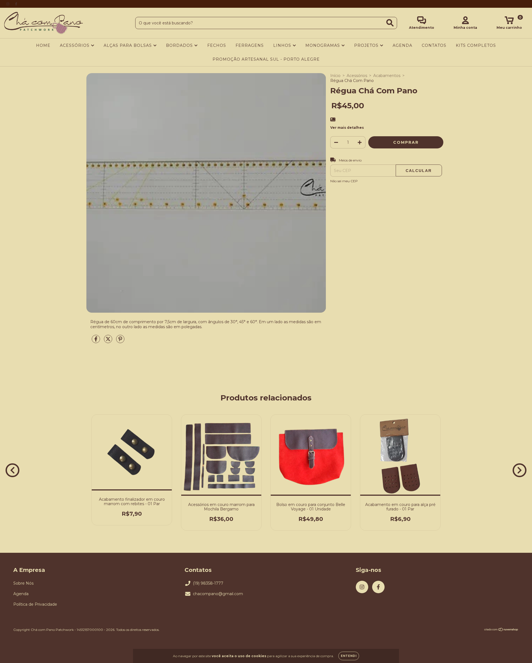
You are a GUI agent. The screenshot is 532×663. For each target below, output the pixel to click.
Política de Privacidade (35, 604)
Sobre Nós (23, 583)
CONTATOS (434, 45)
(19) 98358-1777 (208, 583)
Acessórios (357, 75)
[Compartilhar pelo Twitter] (108, 341)
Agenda (21, 593)
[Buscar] (390, 22)
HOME (43, 45)
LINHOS (283, 45)
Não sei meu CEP (344, 181)
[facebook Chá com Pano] (16, 3)
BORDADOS (180, 45)
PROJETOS (367, 45)
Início (335, 75)
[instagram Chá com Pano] (8, 3)
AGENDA (402, 45)
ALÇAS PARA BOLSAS (128, 45)
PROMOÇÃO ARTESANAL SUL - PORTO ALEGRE (266, 59)
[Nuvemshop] (501, 630)
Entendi (349, 656)
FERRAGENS (250, 45)
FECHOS (216, 45)
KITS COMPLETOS (476, 45)
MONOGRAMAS (323, 45)
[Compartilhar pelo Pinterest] (120, 341)
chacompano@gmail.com (218, 593)
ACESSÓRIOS (75, 45)
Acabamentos (386, 75)
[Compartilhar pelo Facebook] (96, 341)
